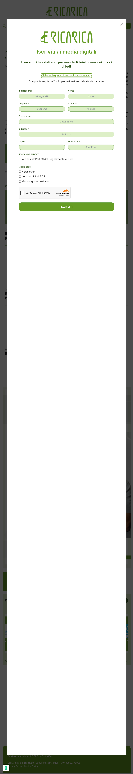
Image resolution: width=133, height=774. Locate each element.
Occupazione (25, 116)
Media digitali (26, 166)
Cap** (22, 141)
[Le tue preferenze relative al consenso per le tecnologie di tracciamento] (6, 768)
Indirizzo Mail (25, 90)
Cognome (24, 103)
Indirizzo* (24, 129)
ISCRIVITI (66, 206)
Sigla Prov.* (74, 141)
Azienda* (73, 103)
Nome (71, 90)
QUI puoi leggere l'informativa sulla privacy (66, 75)
